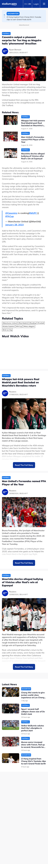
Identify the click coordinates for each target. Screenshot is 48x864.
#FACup (9, 216)
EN (30, 4)
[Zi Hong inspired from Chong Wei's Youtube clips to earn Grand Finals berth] (10, 758)
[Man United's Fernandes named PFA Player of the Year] (10, 136)
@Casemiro (11, 213)
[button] (4, 14)
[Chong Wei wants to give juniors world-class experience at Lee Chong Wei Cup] (10, 692)
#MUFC (33, 213)
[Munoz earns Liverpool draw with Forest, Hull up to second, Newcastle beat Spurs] (10, 741)
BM (25, 4)
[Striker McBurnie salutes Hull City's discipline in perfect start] (10, 725)
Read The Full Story (24, 465)
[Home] (9, 4)
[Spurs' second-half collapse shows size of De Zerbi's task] (10, 708)
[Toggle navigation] (44, 4)
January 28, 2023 (14, 224)
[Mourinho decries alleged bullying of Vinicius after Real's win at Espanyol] (10, 153)
